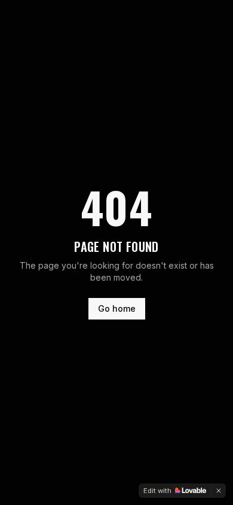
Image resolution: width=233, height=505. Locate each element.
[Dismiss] (218, 490)
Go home (117, 308)
